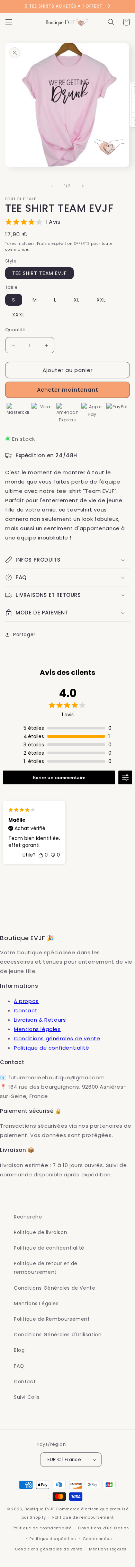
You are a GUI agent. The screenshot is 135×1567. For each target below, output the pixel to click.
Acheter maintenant (67, 389)
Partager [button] (24, 634)
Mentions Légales (36, 1303)
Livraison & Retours (40, 1019)
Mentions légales (37, 1029)
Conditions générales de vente (57, 1038)
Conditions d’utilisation (103, 1528)
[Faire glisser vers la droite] (82, 186)
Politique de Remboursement (52, 1319)
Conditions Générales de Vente (54, 1287)
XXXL (18, 314)
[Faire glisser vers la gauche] (52, 186)
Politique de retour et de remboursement (46, 1267)
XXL (101, 299)
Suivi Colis (27, 1397)
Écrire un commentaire (59, 777)
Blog (19, 1350)
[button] (8, 22)
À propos (26, 1001)
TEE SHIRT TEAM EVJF (39, 273)
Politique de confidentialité (51, 1047)
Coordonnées (97, 1538)
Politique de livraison (40, 1232)
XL (77, 299)
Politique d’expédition (52, 1538)
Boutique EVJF (39, 1509)
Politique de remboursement (83, 1517)
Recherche (28, 1216)
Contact (25, 1010)
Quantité (15, 329)
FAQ (19, 1366)
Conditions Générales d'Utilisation (57, 1334)
